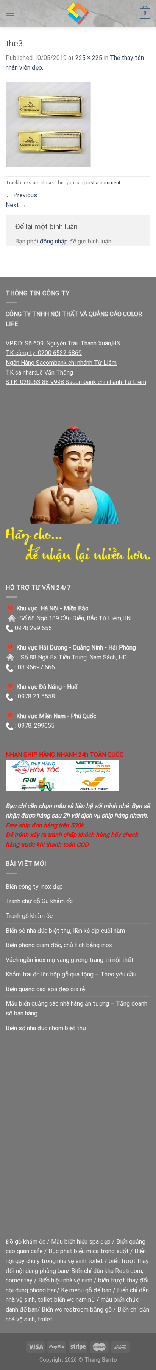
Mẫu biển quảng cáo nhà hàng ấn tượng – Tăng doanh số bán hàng (76, 1008)
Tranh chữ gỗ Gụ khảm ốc (39, 901)
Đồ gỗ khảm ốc (25, 1241)
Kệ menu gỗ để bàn (86, 1290)
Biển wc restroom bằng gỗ (77, 1309)
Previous (21, 195)
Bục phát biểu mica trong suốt (88, 1251)
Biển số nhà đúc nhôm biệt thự (46, 1028)
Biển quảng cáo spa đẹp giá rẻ (45, 989)
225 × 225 (88, 57)
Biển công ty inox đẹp (34, 886)
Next (16, 205)
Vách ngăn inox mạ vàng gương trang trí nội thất (70, 960)
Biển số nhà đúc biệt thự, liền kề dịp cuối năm (65, 930)
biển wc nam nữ (74, 1299)
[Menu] (10, 13)
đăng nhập (54, 241)
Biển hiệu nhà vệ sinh (65, 1280)
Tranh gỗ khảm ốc (29, 916)
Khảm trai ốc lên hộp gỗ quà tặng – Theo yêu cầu (71, 974)
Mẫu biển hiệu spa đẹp (81, 1241)
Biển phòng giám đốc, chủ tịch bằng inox (59, 945)
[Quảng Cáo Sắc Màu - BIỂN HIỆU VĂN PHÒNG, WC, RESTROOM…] (78, 13)
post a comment (102, 182)
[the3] (48, 123)
